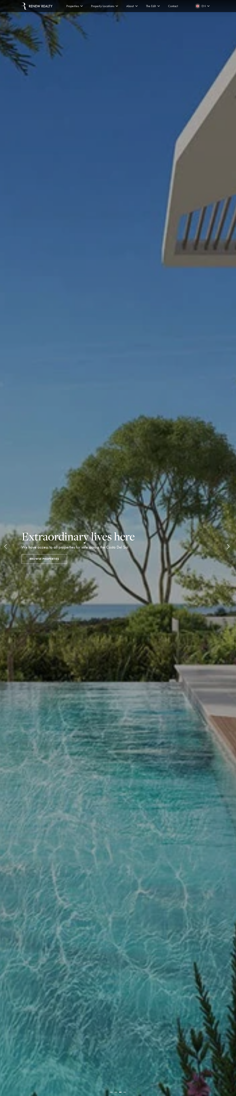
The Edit (151, 6)
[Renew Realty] (37, 6)
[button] (81, 6)
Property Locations (102, 6)
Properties (72, 6)
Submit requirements (46, 559)
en (204, 6)
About (130, 6)
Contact (173, 6)
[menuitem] (75, 6)
